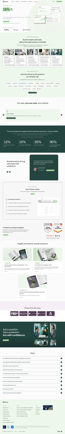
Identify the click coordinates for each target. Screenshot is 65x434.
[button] (32, 358)
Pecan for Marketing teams (9, 65)
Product (12, 1)
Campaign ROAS (6, 411)
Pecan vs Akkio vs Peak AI (21, 411)
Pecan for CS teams (44, 65)
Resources (30, 1)
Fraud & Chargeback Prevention (8, 422)
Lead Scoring (5, 418)
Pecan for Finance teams (57, 65)
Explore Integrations (32, 92)
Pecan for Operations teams (33, 65)
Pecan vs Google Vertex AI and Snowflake (24, 409)
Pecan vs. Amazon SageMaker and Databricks (25, 407)
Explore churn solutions (11, 118)
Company (35, 1)
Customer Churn (6, 407)
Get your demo (6, 21)
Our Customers (23, 1)
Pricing (53, 1)
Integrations (38, 409)
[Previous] (3, 115)
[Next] (61, 115)
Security (37, 411)
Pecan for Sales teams (20, 65)
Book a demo (59, 1)
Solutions (17, 1)
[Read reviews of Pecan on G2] (48, 407)
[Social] (58, 431)
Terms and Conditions (22, 431)
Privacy (16, 431)
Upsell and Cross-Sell (6, 416)
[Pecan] (5, 1)
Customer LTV (5, 409)
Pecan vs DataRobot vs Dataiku (22, 416)
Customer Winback (6, 420)
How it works (38, 407)
